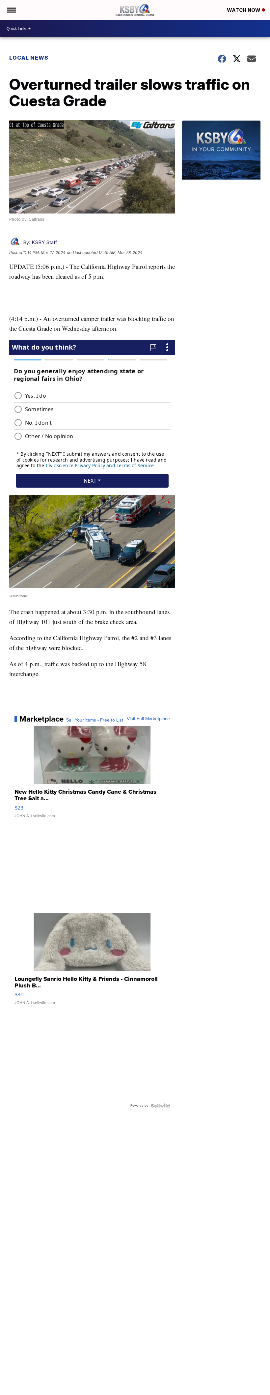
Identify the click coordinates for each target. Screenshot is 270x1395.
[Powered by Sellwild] (160, 1105)
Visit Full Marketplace (148, 719)
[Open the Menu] (11, 10)
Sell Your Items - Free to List (94, 720)
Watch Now (244, 10)
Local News (28, 57)
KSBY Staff (44, 242)
